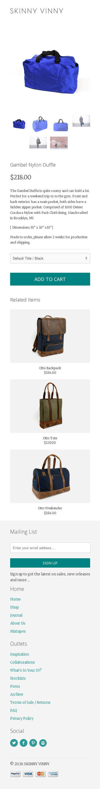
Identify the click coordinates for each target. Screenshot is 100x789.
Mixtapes (18, 631)
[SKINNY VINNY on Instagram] (44, 743)
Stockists (18, 678)
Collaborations (22, 662)
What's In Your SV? (26, 670)
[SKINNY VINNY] (36, 10)
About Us (17, 623)
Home (15, 599)
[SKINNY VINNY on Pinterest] (34, 743)
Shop (14, 607)
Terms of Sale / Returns (30, 702)
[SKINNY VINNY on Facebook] (24, 743)
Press (15, 686)
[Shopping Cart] (85, 10)
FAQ (13, 710)
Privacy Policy (21, 718)
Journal (16, 615)
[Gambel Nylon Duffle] (50, 71)
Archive (16, 694)
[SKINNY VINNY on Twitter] (15, 743)
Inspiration (19, 654)
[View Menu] (75, 10)
